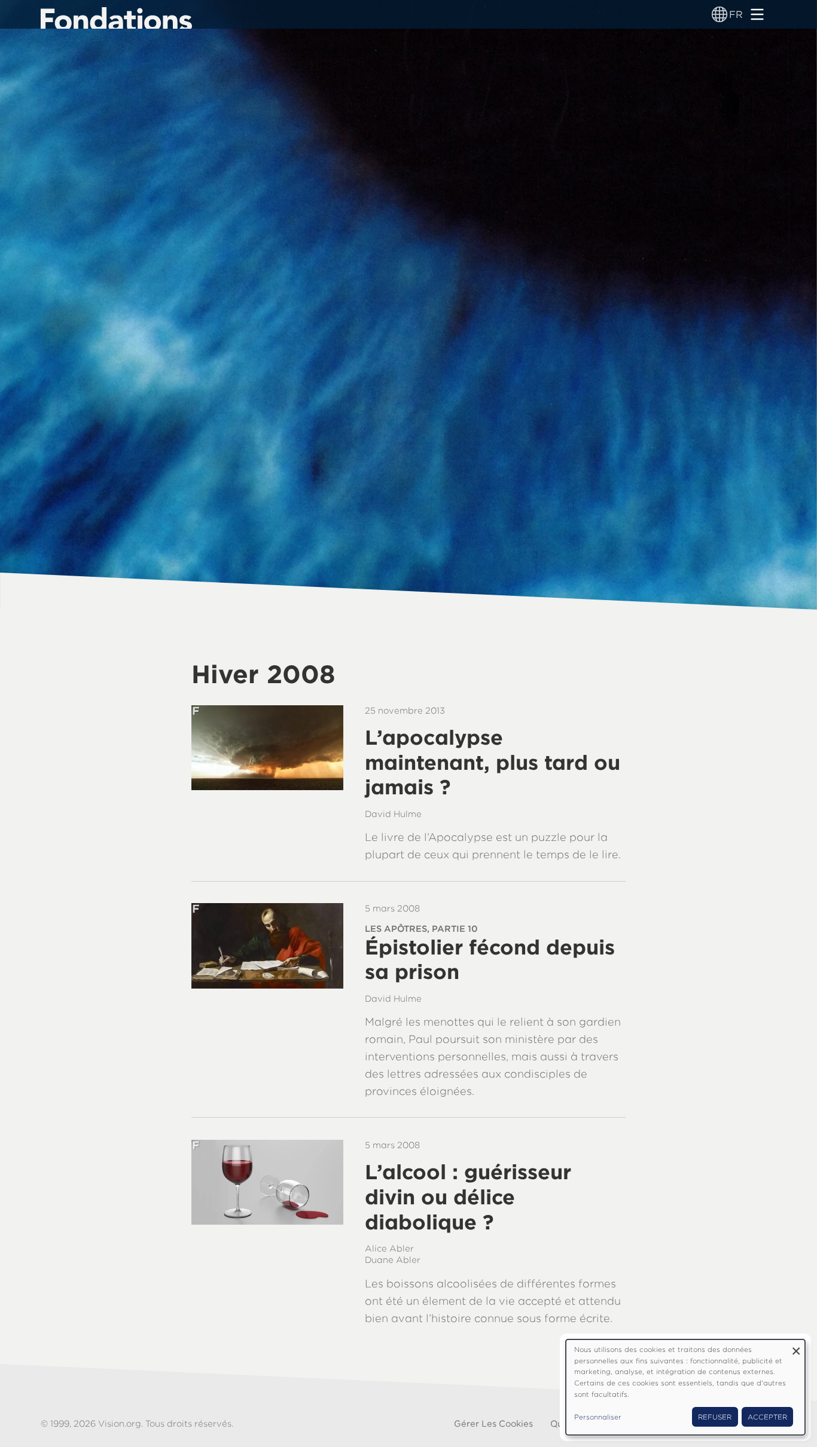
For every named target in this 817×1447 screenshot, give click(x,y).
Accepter (767, 1417)
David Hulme (393, 814)
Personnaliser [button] (597, 1417)
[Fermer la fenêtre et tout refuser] (796, 1346)
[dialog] (685, 1387)
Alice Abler (389, 1248)
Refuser (714, 1417)
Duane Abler (392, 1260)
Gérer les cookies (493, 1423)
